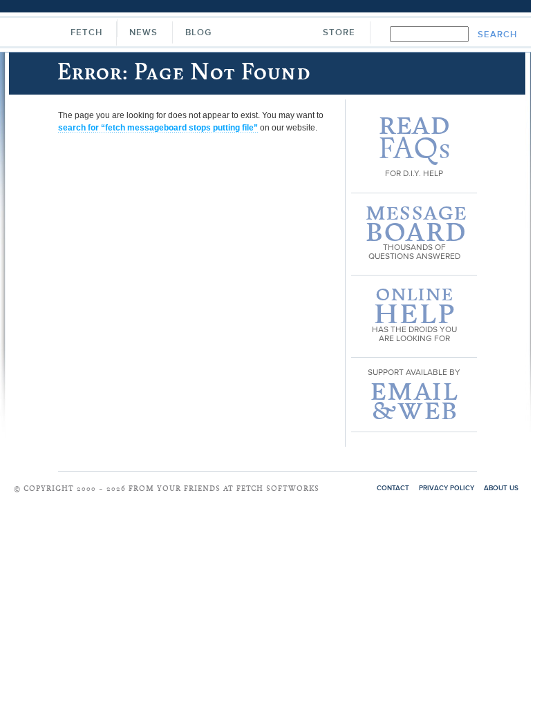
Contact (393, 488)
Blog (198, 32)
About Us (501, 488)
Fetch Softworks (266, 34)
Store (339, 32)
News (143, 32)
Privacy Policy (446, 488)
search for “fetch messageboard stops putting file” (158, 128)
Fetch (86, 32)
